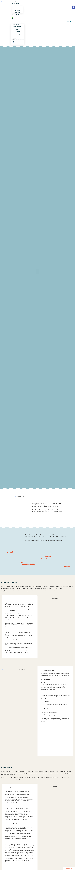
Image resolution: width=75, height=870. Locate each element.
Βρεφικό (16, 7)
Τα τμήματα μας (16, 5)
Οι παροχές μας (16, 14)
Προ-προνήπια (18, 10)
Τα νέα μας (14, 16)
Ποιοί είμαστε (15, 1)
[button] (17, 22)
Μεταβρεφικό (17, 8)
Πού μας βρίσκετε (16, 3)
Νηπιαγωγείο (17, 12)
